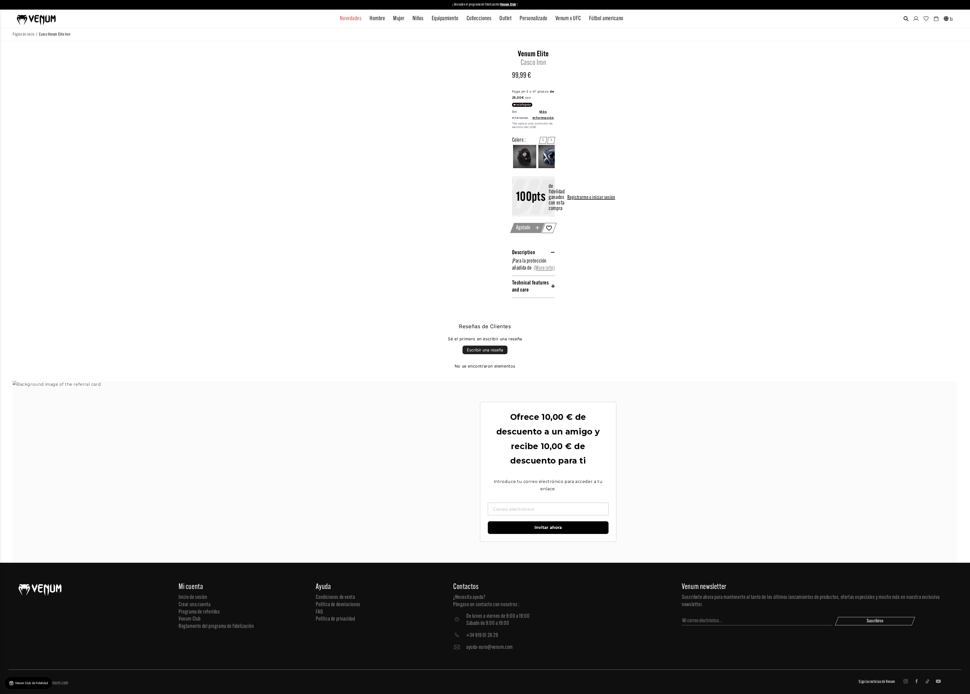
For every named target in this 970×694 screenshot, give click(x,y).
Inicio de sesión (193, 597)
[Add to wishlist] (549, 228)
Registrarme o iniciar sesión (591, 197)
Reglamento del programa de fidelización (216, 626)
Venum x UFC (568, 19)
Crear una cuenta (195, 605)
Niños (418, 19)
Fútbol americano (606, 19)
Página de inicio (24, 35)
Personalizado (533, 19)
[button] (906, 18)
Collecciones (479, 19)
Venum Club (190, 619)
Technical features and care (530, 286)
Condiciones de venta (335, 597)
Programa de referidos (199, 612)
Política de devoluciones (338, 605)
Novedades (350, 19)
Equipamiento (445, 19)
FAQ (319, 612)
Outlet (505, 19)
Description (523, 253)
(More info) (544, 268)
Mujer (398, 19)
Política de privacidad (335, 619)
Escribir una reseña (485, 349)
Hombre (377, 19)
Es (951, 19)
